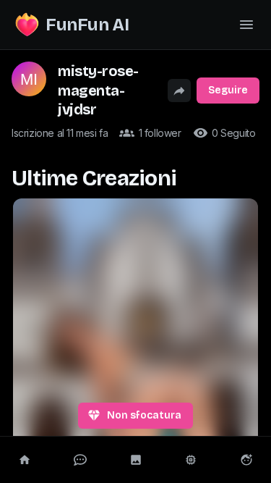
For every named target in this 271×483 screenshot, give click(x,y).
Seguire (228, 90)
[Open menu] (246, 25)
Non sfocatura (144, 415)
